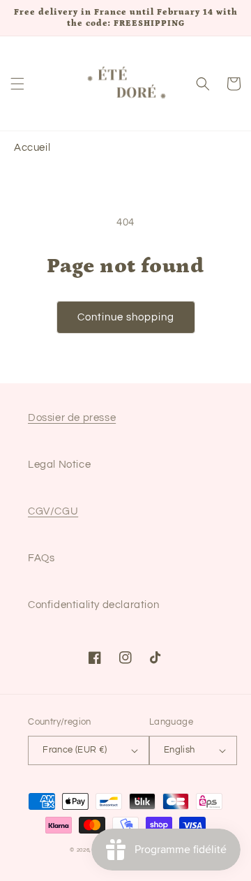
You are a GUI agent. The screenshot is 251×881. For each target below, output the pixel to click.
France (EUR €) (75, 750)
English (179, 750)
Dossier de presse (72, 418)
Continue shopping (125, 317)
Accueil (32, 147)
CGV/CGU (53, 511)
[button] (17, 83)
